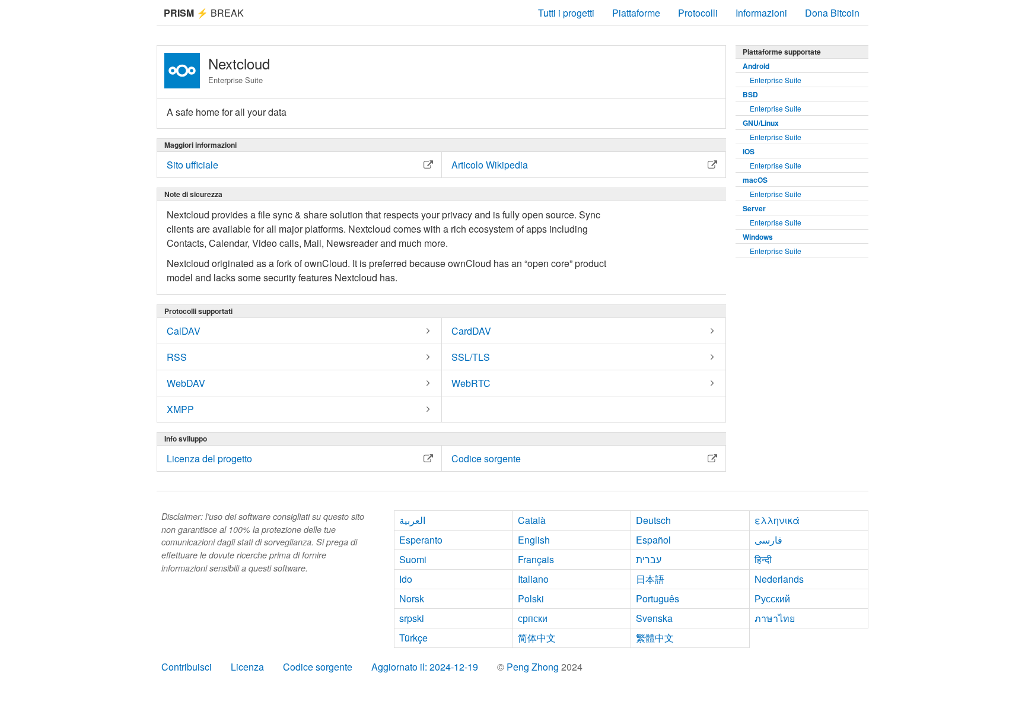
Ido (405, 579)
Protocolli (698, 13)
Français (536, 559)
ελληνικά (777, 520)
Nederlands (779, 579)
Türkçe (413, 637)
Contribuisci (186, 667)
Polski (531, 598)
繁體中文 (655, 637)
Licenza (247, 667)
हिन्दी (763, 559)
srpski (411, 618)
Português (657, 598)
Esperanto (421, 540)
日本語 (650, 579)
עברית (648, 559)
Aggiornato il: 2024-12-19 (424, 667)
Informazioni (761, 13)
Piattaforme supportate (782, 51)
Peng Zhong (534, 667)
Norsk (411, 598)
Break (204, 13)
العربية (412, 520)
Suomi (412, 559)
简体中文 (537, 637)
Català (532, 520)
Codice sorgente (317, 667)
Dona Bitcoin (832, 13)
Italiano (533, 579)
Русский (772, 598)
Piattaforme (636, 13)
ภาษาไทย (775, 618)
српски (532, 618)
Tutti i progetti (566, 13)
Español (653, 540)
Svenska (654, 618)
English (534, 540)
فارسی (768, 540)
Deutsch (653, 520)
